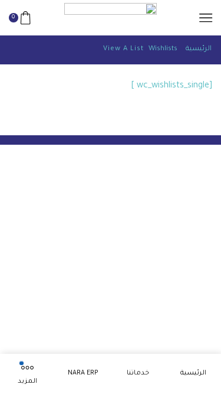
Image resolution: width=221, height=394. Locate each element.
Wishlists (163, 49)
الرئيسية (199, 49)
